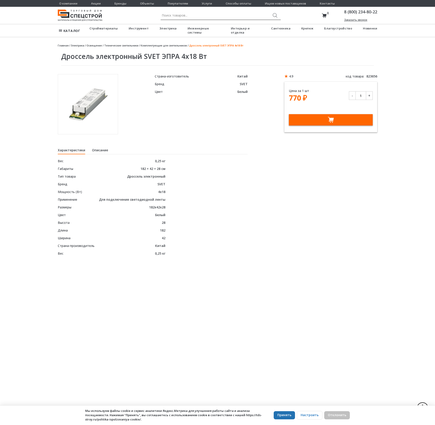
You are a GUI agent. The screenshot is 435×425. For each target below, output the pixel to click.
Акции (96, 3)
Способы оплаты (238, 3)
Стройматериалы (103, 28)
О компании (68, 3)
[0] (324, 15)
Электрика (168, 28)
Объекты (147, 3)
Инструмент (139, 28)
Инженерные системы (198, 30)
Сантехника (280, 28)
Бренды (120, 3)
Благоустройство (338, 28)
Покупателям (178, 3)
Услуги (207, 3)
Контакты (327, 3)
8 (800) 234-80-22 (360, 11)
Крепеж (307, 28)
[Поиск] (275, 15)
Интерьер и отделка (240, 30)
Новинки (370, 28)
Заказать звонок (355, 20)
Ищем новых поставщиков (285, 3)
